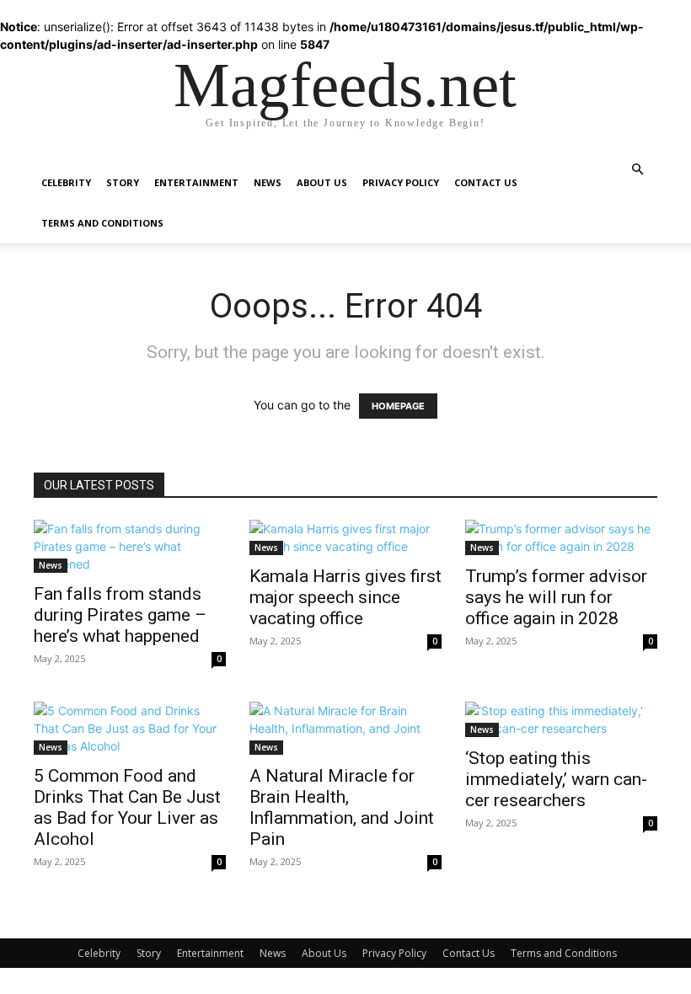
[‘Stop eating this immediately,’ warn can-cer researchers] (561, 719)
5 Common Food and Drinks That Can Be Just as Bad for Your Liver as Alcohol (127, 807)
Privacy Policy (400, 182)
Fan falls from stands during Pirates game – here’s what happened (120, 615)
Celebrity (66, 182)
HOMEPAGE (398, 406)
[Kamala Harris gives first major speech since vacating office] (345, 537)
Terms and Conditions (102, 222)
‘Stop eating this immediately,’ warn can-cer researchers (556, 779)
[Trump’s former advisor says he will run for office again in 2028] (561, 537)
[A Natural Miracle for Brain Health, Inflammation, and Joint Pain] (345, 728)
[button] (637, 170)
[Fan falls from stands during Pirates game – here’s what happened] (130, 546)
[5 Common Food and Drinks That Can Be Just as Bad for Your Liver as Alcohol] (130, 728)
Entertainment (196, 182)
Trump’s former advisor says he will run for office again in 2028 (556, 597)
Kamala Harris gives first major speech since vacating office (345, 597)
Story (122, 182)
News (267, 182)
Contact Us (485, 182)
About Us (322, 182)
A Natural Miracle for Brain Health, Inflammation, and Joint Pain (341, 807)
